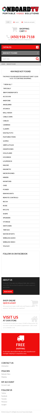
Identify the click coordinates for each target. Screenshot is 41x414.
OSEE (5, 185)
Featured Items (9, 137)
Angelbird (7, 104)
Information (4, 366)
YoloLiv (6, 246)
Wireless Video (9, 242)
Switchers (7, 226)
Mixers (5, 177)
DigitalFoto (8, 133)
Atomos (6, 108)
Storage (6, 222)
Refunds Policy (5, 374)
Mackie (6, 165)
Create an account (29, 22)
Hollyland (7, 153)
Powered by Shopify (27, 412)
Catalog (7, 47)
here (11, 78)
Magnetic (7, 169)
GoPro (6, 141)
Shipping (4, 377)
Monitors (7, 181)
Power (6, 189)
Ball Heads (7, 113)
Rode (5, 205)
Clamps (6, 129)
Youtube (4, 399)
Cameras (6, 125)
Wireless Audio (9, 238)
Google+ (4, 404)
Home (3, 64)
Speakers (6, 218)
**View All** (7, 84)
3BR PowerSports (10, 92)
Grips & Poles (8, 145)
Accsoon (7, 96)
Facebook (4, 396)
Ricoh (5, 201)
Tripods (6, 230)
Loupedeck (7, 161)
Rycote (6, 210)
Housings (7, 157)
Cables (6, 121)
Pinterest (4, 402)
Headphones (8, 149)
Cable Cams (7, 117)
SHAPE (5, 214)
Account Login (5, 385)
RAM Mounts (8, 193)
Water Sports (9, 234)
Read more (8, 291)
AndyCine (6, 100)
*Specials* (7, 88)
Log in (17, 22)
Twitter (3, 393)
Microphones (8, 173)
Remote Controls (10, 197)
